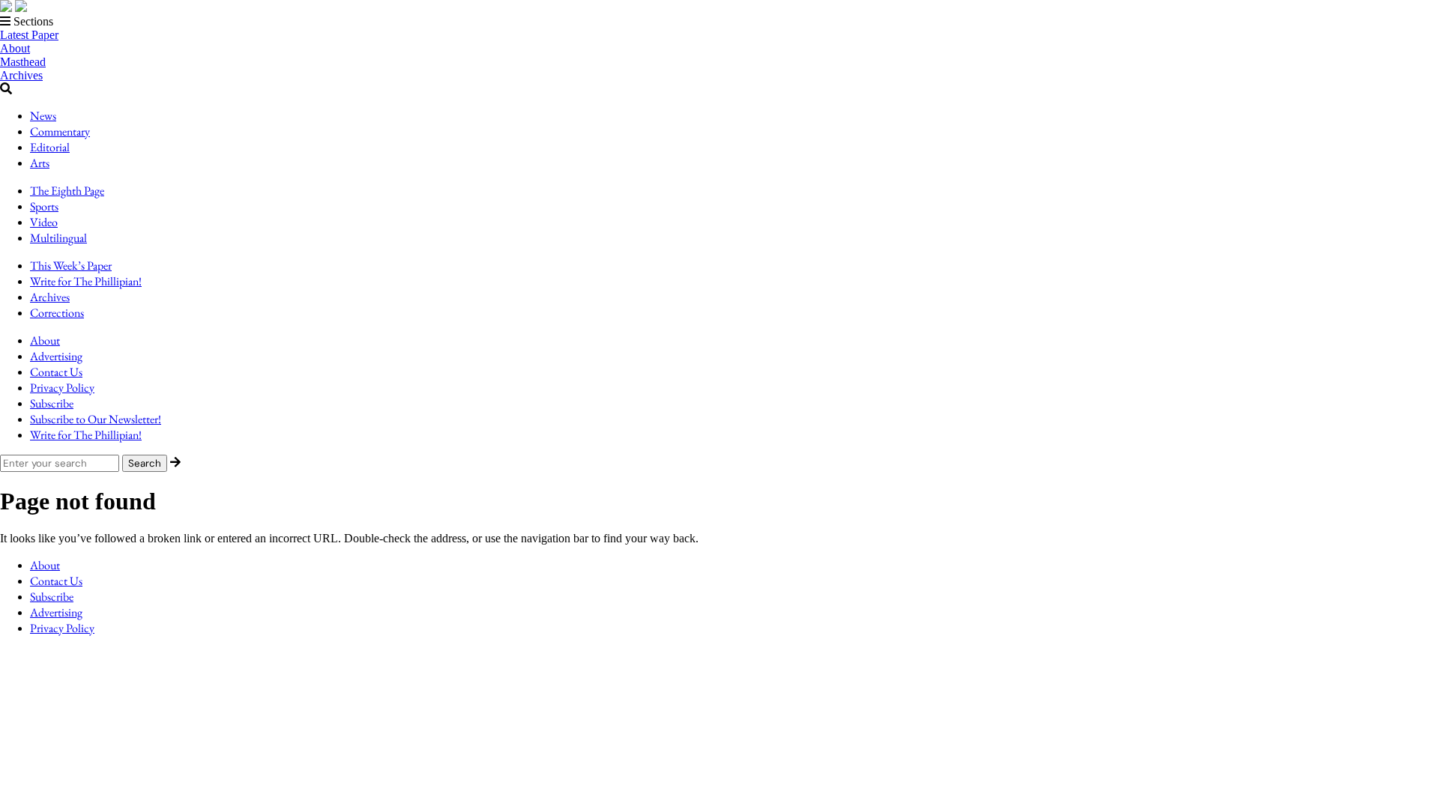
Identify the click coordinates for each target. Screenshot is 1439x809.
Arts (39, 163)
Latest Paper (29, 34)
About (15, 48)
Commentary (60, 131)
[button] (719, 21)
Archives (21, 75)
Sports (44, 206)
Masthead (23, 61)
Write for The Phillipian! (86, 281)
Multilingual (58, 238)
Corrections (57, 313)
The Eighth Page (67, 191)
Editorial (50, 147)
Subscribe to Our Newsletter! (95, 419)
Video (44, 222)
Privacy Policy (62, 388)
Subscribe (51, 403)
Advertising (56, 356)
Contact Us (56, 372)
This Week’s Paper (71, 265)
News (43, 116)
